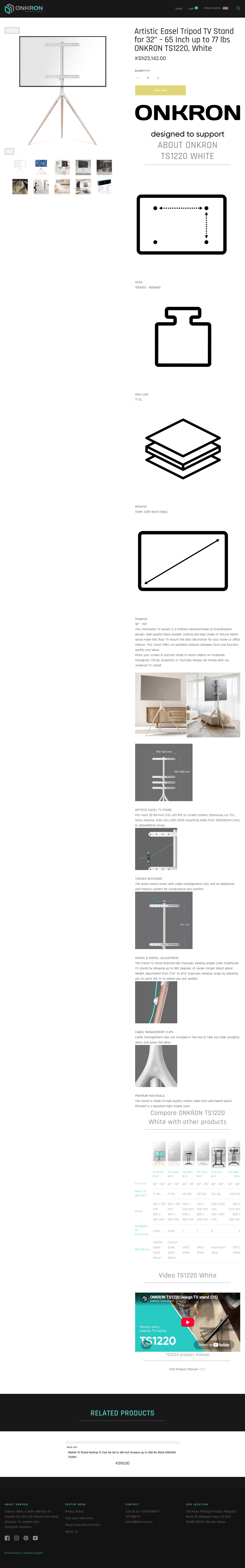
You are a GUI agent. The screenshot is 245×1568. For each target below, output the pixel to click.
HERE (202, 1369)
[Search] (238, 9)
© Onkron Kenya (13, 1553)
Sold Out (160, 90)
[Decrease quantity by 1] (137, 77)
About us (71, 1531)
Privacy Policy (74, 1511)
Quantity (142, 71)
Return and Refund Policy (82, 1525)
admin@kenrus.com (139, 1522)
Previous (12, 30)
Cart (193, 9)
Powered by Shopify (33, 1553)
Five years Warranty (79, 1518)
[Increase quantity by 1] (158, 77)
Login (179, 9)
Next (9, 151)
